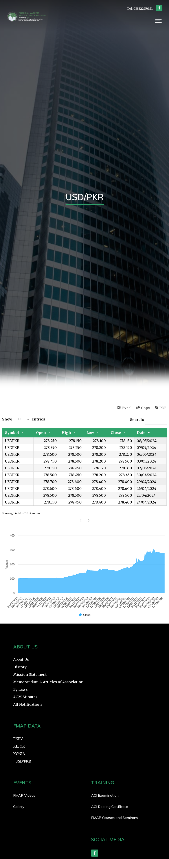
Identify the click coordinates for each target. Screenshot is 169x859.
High (66, 432)
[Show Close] (84, 614)
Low (90, 432)
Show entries (23, 419)
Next (88, 520)
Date (141, 432)
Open (41, 432)
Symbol (12, 432)
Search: (137, 419)
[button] (158, 21)
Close (116, 432)
